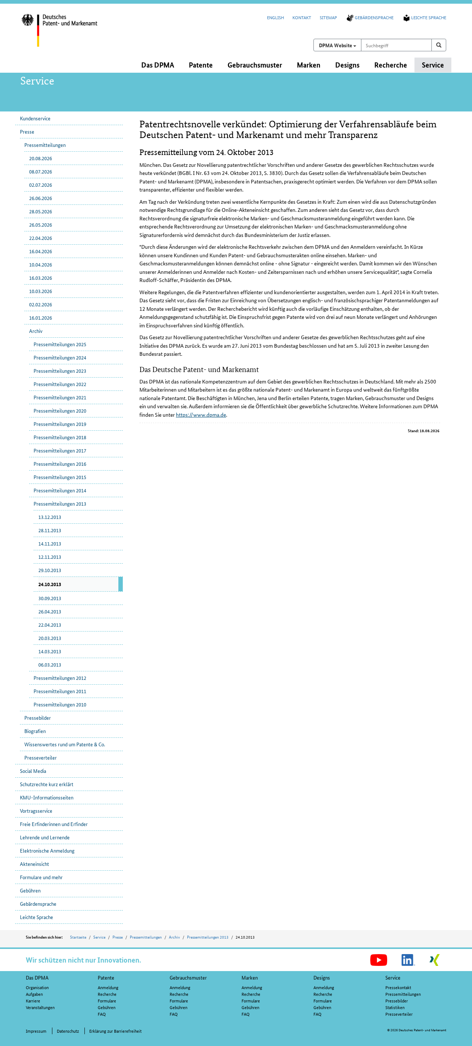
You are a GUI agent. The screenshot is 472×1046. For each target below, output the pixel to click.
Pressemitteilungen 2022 (60, 384)
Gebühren (30, 890)
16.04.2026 (40, 251)
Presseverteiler (40, 757)
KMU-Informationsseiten (46, 797)
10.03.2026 (40, 291)
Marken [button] (308, 64)
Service (99, 936)
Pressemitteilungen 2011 (60, 691)
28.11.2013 (49, 530)
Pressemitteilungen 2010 (60, 704)
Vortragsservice (36, 810)
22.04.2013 (49, 624)
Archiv (35, 330)
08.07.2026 (40, 171)
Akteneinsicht (34, 863)
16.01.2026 (40, 317)
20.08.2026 (40, 158)
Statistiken (395, 1007)
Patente (106, 977)
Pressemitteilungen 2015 (60, 477)
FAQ (102, 1013)
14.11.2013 (49, 543)
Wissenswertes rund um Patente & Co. (64, 744)
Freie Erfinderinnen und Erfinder (54, 823)
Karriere (33, 1000)
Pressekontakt (398, 987)
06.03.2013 (49, 664)
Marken (250, 977)
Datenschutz (68, 1030)
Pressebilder (37, 717)
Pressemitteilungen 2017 (60, 450)
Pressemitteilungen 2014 (60, 490)
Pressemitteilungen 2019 (60, 423)
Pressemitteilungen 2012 (60, 677)
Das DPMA (37, 977)
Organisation (37, 987)
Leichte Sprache (428, 17)
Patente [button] (201, 64)
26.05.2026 (40, 224)
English (275, 17)
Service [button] (433, 64)
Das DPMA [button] (157, 64)
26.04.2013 (49, 611)
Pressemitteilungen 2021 (60, 397)
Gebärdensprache (374, 17)
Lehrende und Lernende (45, 837)
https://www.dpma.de (201, 414)
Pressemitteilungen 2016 (60, 463)
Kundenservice (35, 118)
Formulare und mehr (41, 877)
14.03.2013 (49, 651)
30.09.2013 (49, 598)
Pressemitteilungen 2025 (60, 344)
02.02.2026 (40, 304)
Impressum (36, 1030)
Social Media (33, 770)
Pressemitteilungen (45, 144)
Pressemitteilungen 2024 (60, 357)
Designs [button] (347, 64)
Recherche (107, 993)
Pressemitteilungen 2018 (60, 437)
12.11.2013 (49, 556)
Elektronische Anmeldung (47, 850)
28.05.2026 (40, 211)
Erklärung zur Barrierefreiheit (115, 1030)
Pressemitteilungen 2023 (60, 370)
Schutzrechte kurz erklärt (46, 784)
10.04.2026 (40, 264)
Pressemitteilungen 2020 (60, 410)
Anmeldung (108, 987)
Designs (321, 977)
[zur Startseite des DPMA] (69, 35)
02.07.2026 (40, 184)
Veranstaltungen (40, 1007)
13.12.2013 (49, 516)
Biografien (35, 730)
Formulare (107, 1000)
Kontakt (301, 17)
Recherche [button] (390, 64)
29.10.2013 (49, 570)
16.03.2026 (40, 277)
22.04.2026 (40, 237)
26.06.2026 (40, 198)
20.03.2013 (49, 637)
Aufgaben (34, 993)
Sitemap (328, 17)
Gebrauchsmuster (188, 977)
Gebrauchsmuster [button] (255, 64)
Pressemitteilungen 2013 (60, 503)
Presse (27, 131)
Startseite (78, 936)
